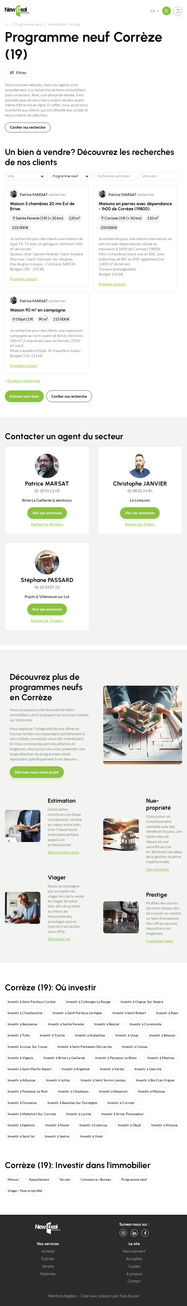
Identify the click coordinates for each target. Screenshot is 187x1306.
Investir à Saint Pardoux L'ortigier (77, 1013)
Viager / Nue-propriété (25, 1190)
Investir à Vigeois (20, 1058)
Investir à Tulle (18, 1035)
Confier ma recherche (28, 127)
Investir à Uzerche (147, 1069)
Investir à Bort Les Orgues (155, 1080)
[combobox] (26, 176)
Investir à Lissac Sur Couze (27, 1047)
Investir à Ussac (127, 1035)
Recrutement (134, 1251)
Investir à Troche (52, 1035)
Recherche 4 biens (140, 524)
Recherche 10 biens (47, 620)
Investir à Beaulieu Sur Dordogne (72, 1103)
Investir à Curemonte (145, 1024)
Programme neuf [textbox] (65, 176)
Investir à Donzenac (22, 1103)
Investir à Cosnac (135, 1047)
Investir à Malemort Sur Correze (32, 1114)
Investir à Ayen (167, 1013)
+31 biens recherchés (22, 380)
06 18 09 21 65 (47, 490)
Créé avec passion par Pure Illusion (109, 1296)
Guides (134, 1266)
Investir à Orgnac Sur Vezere (142, 1002)
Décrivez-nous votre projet (37, 772)
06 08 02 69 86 (140, 490)
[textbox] (26, 176)
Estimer (48, 1258)
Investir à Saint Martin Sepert (29, 1069)
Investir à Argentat (76, 1069)
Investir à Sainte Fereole (66, 1024)
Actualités (134, 1258)
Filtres (21, 72)
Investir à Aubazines (90, 1035)
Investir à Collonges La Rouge (88, 1002)
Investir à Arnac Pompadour (122, 1114)
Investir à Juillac (58, 1080)
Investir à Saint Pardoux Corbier (32, 1002)
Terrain (64, 1179)
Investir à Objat (129, 1125)
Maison (13, 1179)
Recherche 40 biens (47, 524)
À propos (134, 1274)
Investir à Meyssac (151, 1091)
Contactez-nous (159, 940)
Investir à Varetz (112, 1069)
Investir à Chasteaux (73, 1091)
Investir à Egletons (21, 1125)
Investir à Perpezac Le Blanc (116, 1058)
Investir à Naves (57, 1125)
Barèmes (48, 1274)
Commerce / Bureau (96, 1179)
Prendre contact (23, 279)
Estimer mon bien (24, 396)
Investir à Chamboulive (25, 1013)
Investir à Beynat (106, 1024)
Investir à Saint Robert (129, 1013)
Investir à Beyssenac (23, 1024)
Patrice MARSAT (47, 483)
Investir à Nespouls (113, 1091)
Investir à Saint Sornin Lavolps (103, 1080)
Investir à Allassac (164, 1125)
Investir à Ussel (91, 1136)
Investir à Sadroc (57, 1136)
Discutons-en (59, 938)
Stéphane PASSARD (47, 579)
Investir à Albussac (22, 1080)
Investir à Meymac (161, 1058)
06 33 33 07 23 (47, 587)
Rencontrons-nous (63, 852)
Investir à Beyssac (162, 1035)
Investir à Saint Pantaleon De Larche (84, 1047)
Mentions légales (62, 1296)
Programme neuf (134, 1179)
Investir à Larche (78, 1114)
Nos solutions (157, 869)
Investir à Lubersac (93, 1125)
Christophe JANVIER (140, 483)
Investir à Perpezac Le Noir (28, 1091)
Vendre (48, 1266)
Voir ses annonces (47, 513)
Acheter (48, 1251)
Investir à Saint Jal (21, 1136)
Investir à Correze (120, 1103)
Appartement (39, 1179)
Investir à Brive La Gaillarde (64, 1058)
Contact (134, 1281)
